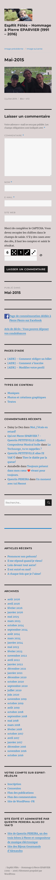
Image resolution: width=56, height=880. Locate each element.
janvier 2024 (15, 642)
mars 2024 (14, 638)
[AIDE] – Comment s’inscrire (25, 363)
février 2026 (15, 608)
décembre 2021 (16, 668)
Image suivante (34, 49)
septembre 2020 (17, 686)
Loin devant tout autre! (21, 565)
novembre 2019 (17, 699)
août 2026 (13, 599)
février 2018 (14, 729)
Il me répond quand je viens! (24, 560)
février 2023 (14, 651)
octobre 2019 (15, 703)
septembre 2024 (17, 629)
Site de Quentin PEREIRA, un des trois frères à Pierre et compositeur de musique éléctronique (28, 838)
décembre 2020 (16, 677)
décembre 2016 (16, 746)
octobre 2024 (15, 625)
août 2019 (13, 707)
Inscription (14, 784)
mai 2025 (13, 616)
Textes (11, 401)
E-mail (9, 197)
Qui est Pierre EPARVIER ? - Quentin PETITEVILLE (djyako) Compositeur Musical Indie (26, 440)
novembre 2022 (17, 655)
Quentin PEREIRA (18, 479)
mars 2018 (13, 724)
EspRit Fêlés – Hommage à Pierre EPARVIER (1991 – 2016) (27, 29)
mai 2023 (13, 647)
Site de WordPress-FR (21, 801)
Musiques (13, 393)
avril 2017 (13, 737)
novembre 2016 (17, 750)
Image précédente (13, 49)
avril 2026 (13, 603)
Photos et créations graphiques (26, 397)
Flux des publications (20, 792)
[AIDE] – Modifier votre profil (25, 367)
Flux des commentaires (21, 797)
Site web (10, 212)
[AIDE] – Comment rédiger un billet (29, 358)
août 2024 (13, 634)
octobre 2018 (15, 712)
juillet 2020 (14, 690)
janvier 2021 (14, 673)
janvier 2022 (15, 664)
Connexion (14, 788)
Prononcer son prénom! (22, 556)
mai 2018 (13, 720)
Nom (8, 182)
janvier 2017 (14, 742)
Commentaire (14, 135)
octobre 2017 (15, 733)
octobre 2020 (15, 681)
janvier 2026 (15, 612)
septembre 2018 (17, 716)
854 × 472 (24, 98)
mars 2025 (14, 621)
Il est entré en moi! (19, 569)
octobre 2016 (15, 755)
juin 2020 (13, 694)
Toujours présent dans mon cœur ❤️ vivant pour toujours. (27, 470)
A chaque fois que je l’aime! (24, 573)
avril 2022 (13, 660)
